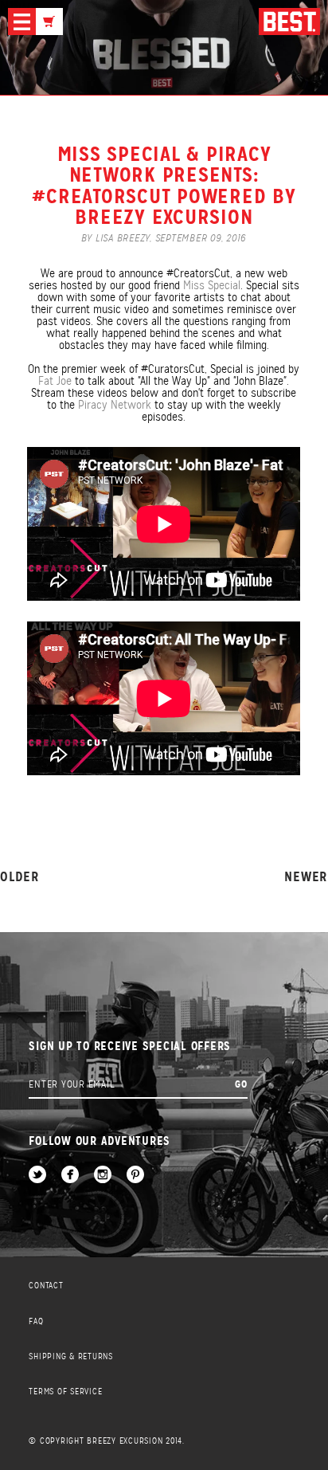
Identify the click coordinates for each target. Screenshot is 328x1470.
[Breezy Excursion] (289, 22)
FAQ (36, 1321)
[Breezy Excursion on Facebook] (70, 1176)
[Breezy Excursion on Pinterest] (135, 1176)
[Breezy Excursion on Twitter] (37, 1176)
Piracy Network (114, 405)
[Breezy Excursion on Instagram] (102, 1176)
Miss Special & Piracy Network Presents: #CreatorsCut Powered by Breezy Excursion (163, 185)
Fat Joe (55, 381)
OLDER (20, 877)
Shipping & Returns (71, 1356)
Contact (46, 1285)
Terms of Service (65, 1391)
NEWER (306, 877)
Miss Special (211, 285)
